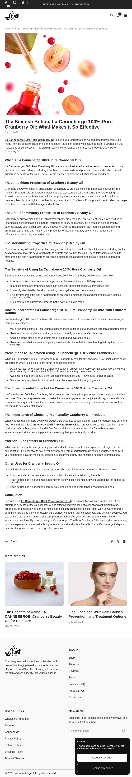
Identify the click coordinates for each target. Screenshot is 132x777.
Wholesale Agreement (17, 718)
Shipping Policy (14, 751)
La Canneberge (23, 773)
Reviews (74, 671)
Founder (9, 725)
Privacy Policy (13, 738)
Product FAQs (77, 690)
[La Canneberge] (12, 15)
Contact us (75, 697)
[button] (112, 16)
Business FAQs (77, 684)
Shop (72, 657)
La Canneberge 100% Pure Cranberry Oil (29, 140)
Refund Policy (13, 745)
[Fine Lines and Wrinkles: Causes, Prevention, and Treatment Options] (97, 584)
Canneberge (12, 732)
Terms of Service (14, 758)
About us (74, 664)
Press (72, 677)
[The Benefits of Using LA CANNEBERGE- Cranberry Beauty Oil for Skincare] (34, 584)
